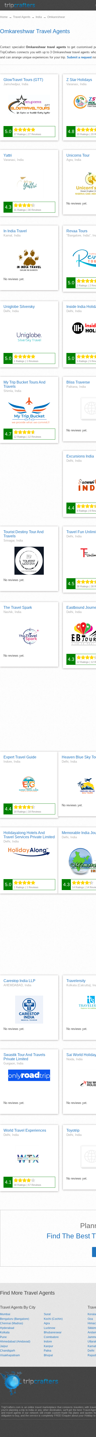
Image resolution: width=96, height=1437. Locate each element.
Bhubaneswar (53, 1332)
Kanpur (48, 1346)
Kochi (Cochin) (53, 1319)
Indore (48, 1341)
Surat (47, 1314)
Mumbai (5, 1314)
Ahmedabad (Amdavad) (15, 1341)
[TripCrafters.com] (20, 7)
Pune (3, 1337)
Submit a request (79, 57)
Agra (47, 1323)
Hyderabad (7, 1328)
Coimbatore (51, 1337)
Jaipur (4, 1346)
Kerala (92, 1314)
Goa (90, 1319)
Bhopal (48, 1355)
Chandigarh (7, 1350)
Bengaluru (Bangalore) (14, 1319)
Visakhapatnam (10, 1355)
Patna (47, 1350)
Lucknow (49, 1328)
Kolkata (5, 1332)
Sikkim (92, 1328)
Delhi (91, 1350)
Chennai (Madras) (11, 1323)
